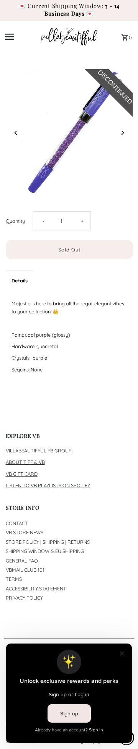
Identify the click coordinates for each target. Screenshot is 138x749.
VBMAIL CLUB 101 (25, 570)
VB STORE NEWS (24, 532)
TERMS (14, 579)
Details (20, 280)
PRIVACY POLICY (24, 598)
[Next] (122, 132)
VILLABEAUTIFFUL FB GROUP (39, 450)
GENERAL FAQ (22, 561)
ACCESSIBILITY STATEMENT (36, 588)
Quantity (15, 221)
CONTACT (17, 523)
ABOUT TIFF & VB (25, 462)
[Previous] (16, 132)
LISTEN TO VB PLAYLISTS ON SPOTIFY (48, 485)
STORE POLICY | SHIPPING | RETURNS (48, 542)
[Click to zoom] (120, 81)
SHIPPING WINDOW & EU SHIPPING (45, 551)
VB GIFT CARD (22, 474)
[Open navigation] (21, 36)
